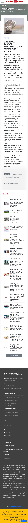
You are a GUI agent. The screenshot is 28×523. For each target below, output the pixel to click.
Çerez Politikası (9, 446)
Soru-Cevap (8, 421)
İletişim (6, 455)
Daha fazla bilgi (16, 521)
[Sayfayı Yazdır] (8, 39)
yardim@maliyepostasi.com (13, 388)
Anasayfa (4, 8)
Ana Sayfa (7, 442)
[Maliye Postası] (14, 1)
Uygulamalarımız (9, 393)
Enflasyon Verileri (10, 418)
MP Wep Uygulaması (10, 403)
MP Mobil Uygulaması (11, 400)
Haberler (11, 8)
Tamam (24, 521)
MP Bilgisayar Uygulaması (12, 397)
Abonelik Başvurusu (10, 406)
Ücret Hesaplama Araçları (12, 412)
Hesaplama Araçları (10, 408)
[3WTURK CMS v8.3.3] (14, 506)
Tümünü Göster (14, 355)
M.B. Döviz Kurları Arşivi (11, 415)
